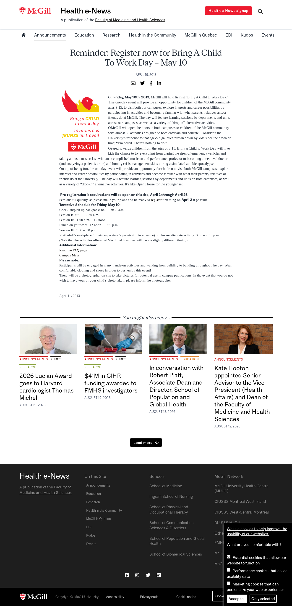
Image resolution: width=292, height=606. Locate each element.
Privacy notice (150, 597)
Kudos (247, 34)
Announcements (50, 34)
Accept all (237, 598)
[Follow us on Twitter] (148, 575)
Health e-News (85, 10)
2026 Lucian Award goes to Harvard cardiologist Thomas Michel (46, 386)
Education (84, 34)
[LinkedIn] (159, 575)
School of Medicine (165, 486)
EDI (228, 34)
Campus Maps (69, 255)
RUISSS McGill (227, 522)
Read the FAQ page (73, 250)
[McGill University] (37, 11)
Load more (143, 442)
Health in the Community (152, 34)
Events (267, 34)
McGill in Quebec (201, 34)
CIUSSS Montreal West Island (240, 501)
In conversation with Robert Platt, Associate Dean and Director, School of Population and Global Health (176, 386)
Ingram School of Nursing (171, 496)
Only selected (263, 598)
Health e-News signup (228, 10)
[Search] (260, 12)
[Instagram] (137, 575)
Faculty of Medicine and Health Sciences (130, 20)
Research (111, 34)
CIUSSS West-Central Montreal (241, 512)
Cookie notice (186, 597)
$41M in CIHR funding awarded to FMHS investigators (111, 383)
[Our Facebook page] (127, 575)
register (156, 200)
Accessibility (115, 597)
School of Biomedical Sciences (175, 554)
